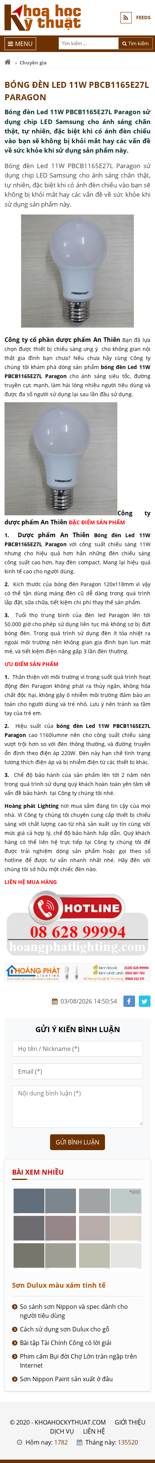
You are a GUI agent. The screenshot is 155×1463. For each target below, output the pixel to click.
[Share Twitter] (144, 1001)
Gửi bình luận (77, 1142)
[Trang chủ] (8, 62)
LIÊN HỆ (94, 1431)
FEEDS (143, 17)
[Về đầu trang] (145, 586)
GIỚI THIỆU (130, 1422)
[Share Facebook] (129, 1001)
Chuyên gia (33, 62)
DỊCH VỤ (62, 1431)
